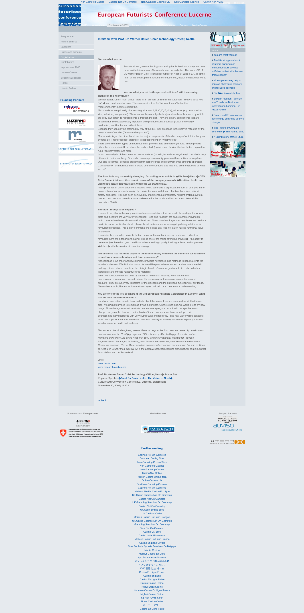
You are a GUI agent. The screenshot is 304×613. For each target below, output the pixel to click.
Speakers (66, 47)
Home (208, 3)
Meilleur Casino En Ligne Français (152, 517)
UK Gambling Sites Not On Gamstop (152, 502)
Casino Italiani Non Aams (152, 535)
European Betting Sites (152, 458)
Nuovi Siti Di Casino (152, 586)
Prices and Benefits (71, 52)
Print (217, 3)
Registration (67, 57)
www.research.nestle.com (112, 367)
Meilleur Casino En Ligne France (152, 539)
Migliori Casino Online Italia (152, 476)
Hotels (64, 83)
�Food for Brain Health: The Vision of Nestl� (145, 378)
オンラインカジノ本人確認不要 (152, 561)
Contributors (67, 62)
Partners (136, 25)
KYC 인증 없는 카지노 (152, 568)
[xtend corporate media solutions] (227, 444)
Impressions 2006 (70, 67)
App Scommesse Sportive (152, 557)
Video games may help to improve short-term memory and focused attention (227, 84)
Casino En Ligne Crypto (152, 542)
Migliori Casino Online (152, 594)
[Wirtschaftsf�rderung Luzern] (83, 426)
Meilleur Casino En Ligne (152, 553)
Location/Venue (69, 72)
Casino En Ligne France (152, 572)
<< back (102, 400)
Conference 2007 (118, 25)
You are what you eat (225, 55)
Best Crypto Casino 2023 (73, 25)
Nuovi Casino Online (152, 601)
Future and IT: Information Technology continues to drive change (228, 119)
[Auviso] (227, 429)
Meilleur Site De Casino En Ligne (152, 491)
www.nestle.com (107, 363)
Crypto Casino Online (152, 583)
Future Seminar (69, 41)
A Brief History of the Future (228, 137)
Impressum (239, 3)
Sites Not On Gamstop (152, 528)
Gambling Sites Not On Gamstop (152, 524)
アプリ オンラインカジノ (152, 564)
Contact (184, 25)
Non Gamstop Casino (152, 469)
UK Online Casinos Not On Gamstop (152, 495)
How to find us (68, 88)
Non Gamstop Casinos (152, 465)
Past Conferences (165, 25)
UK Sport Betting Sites (152, 509)
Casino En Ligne (152, 575)
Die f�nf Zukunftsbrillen (227, 93)
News (148, 25)
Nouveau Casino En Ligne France (152, 590)
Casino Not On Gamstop (152, 498)
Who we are (98, 25)
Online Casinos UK (152, 480)
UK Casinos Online (152, 513)
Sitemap (226, 3)
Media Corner (199, 25)
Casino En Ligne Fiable (152, 579)
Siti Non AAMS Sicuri (152, 597)
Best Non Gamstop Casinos (152, 484)
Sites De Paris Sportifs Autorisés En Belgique (152, 546)
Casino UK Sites (152, 531)
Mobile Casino (152, 550)
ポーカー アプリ (152, 605)
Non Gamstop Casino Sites (152, 462)
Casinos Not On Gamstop (152, 454)
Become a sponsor (71, 77)
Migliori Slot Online (152, 473)
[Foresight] (158, 432)
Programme (67, 36)
